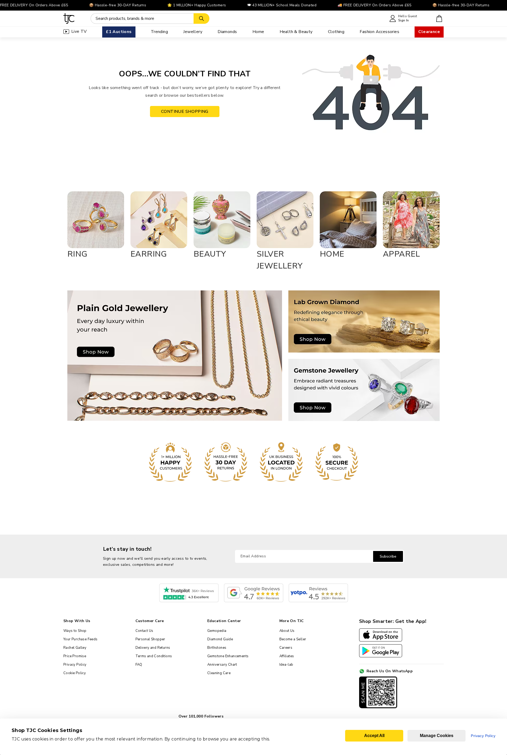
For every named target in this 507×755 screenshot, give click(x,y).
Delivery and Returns (152, 647)
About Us (287, 630)
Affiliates (286, 656)
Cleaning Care (219, 673)
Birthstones (216, 647)
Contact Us (144, 630)
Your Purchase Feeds (80, 639)
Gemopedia (217, 630)
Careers (286, 647)
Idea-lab (286, 664)
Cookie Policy (74, 673)
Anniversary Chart (222, 664)
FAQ (138, 664)
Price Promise (74, 656)
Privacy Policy (75, 664)
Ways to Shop (75, 630)
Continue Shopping (184, 111)
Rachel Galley (74, 647)
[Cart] (439, 18)
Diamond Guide (220, 639)
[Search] (201, 18)
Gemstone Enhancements (227, 656)
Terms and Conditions (153, 656)
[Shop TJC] (69, 18)
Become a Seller (292, 639)
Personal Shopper (150, 639)
